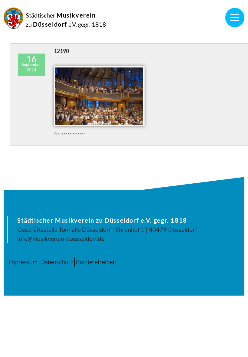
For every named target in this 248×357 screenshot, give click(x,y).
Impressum (23, 262)
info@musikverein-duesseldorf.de (60, 238)
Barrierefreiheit (96, 262)
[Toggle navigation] (235, 17)
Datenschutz (56, 262)
